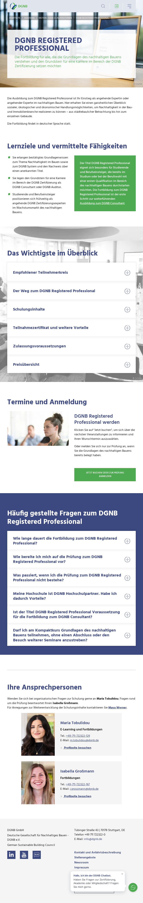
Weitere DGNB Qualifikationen (55, 18)
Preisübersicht (26, 364)
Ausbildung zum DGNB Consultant (102, 203)
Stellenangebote (85, 857)
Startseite (15, 18)
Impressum (81, 867)
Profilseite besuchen (77, 747)
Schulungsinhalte (29, 309)
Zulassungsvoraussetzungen (39, 346)
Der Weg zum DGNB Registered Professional (54, 291)
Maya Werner (117, 707)
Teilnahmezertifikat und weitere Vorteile (50, 328)
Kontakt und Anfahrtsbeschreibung (97, 852)
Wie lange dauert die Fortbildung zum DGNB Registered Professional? (65, 541)
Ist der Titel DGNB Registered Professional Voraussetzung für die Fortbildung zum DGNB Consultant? (66, 614)
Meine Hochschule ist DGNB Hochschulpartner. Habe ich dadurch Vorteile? (65, 596)
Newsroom (81, 862)
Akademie (29, 18)
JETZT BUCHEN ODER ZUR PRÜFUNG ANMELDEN (105, 474)
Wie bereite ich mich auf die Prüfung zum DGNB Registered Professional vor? (57, 559)
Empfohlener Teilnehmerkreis (40, 272)
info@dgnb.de (93, 839)
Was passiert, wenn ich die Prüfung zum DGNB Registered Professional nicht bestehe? (67, 578)
